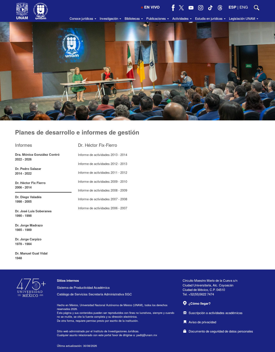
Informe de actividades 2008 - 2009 (102, 190)
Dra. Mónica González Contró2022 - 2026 (37, 156)
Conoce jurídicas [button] (82, 18)
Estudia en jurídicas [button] (209, 18)
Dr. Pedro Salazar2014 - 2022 (28, 170)
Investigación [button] (109, 18)
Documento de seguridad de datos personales (221, 331)
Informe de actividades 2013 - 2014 (102, 154)
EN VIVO (152, 7)
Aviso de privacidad (202, 322)
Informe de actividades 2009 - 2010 (102, 181)
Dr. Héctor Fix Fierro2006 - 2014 (30, 185)
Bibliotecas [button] (133, 18)
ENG (244, 7)
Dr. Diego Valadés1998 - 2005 (28, 199)
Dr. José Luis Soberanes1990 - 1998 (33, 213)
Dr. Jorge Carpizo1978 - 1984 (28, 241)
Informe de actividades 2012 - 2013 (102, 163)
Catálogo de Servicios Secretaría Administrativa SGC (94, 294)
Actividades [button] (180, 18)
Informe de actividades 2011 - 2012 (102, 172)
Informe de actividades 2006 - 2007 (102, 208)
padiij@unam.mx (146, 335)
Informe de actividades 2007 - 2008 (102, 199)
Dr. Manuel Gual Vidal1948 (31, 255)
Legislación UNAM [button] (242, 18)
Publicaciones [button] (156, 18)
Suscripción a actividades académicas (216, 312)
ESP (232, 7)
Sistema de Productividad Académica (83, 287)
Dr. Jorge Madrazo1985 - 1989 (29, 227)
